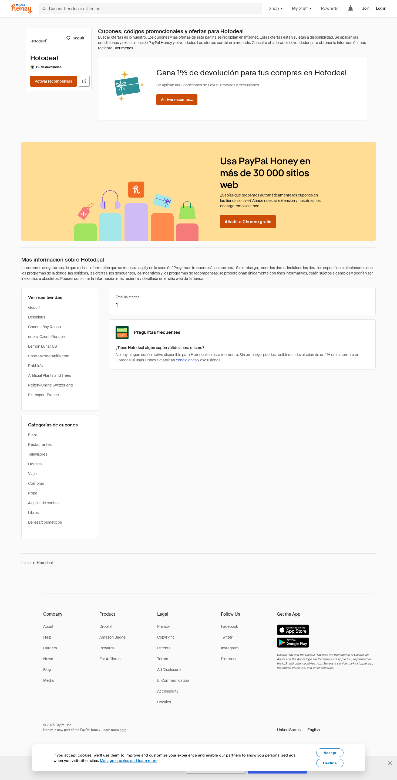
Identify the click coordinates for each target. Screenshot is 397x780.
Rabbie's (35, 365)
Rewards (329, 8)
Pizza (32, 434)
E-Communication (173, 680)
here (123, 730)
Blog (47, 669)
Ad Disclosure (169, 669)
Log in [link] (381, 8)
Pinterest (229, 658)
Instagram (230, 648)
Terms (162, 658)
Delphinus (36, 317)
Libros (33, 512)
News (48, 658)
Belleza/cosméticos (45, 522)
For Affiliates (109, 658)
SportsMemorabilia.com (48, 356)
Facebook (229, 626)
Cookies (164, 702)
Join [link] (365, 8)
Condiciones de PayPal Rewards (208, 85)
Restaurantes (40, 444)
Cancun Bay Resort (44, 326)
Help (47, 637)
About (48, 626)
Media (48, 680)
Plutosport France (43, 394)
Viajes (33, 473)
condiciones (186, 360)
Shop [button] (274, 8)
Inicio (26, 562)
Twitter (227, 637)
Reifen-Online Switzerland (50, 385)
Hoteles (35, 464)
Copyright (165, 637)
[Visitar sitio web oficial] (84, 81)
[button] (298, 729)
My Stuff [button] (300, 8)
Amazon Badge (112, 637)
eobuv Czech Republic (47, 336)
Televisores (37, 454)
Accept (330, 753)
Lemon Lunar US (42, 346)
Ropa (32, 493)
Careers (50, 648)
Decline (330, 763)
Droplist (106, 626)
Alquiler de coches (43, 502)
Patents (163, 648)
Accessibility (168, 691)
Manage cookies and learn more (128, 760)
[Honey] (21, 8)
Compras (36, 483)
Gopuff (34, 307)
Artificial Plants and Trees (49, 375)
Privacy (163, 626)
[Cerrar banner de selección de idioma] (390, 763)
